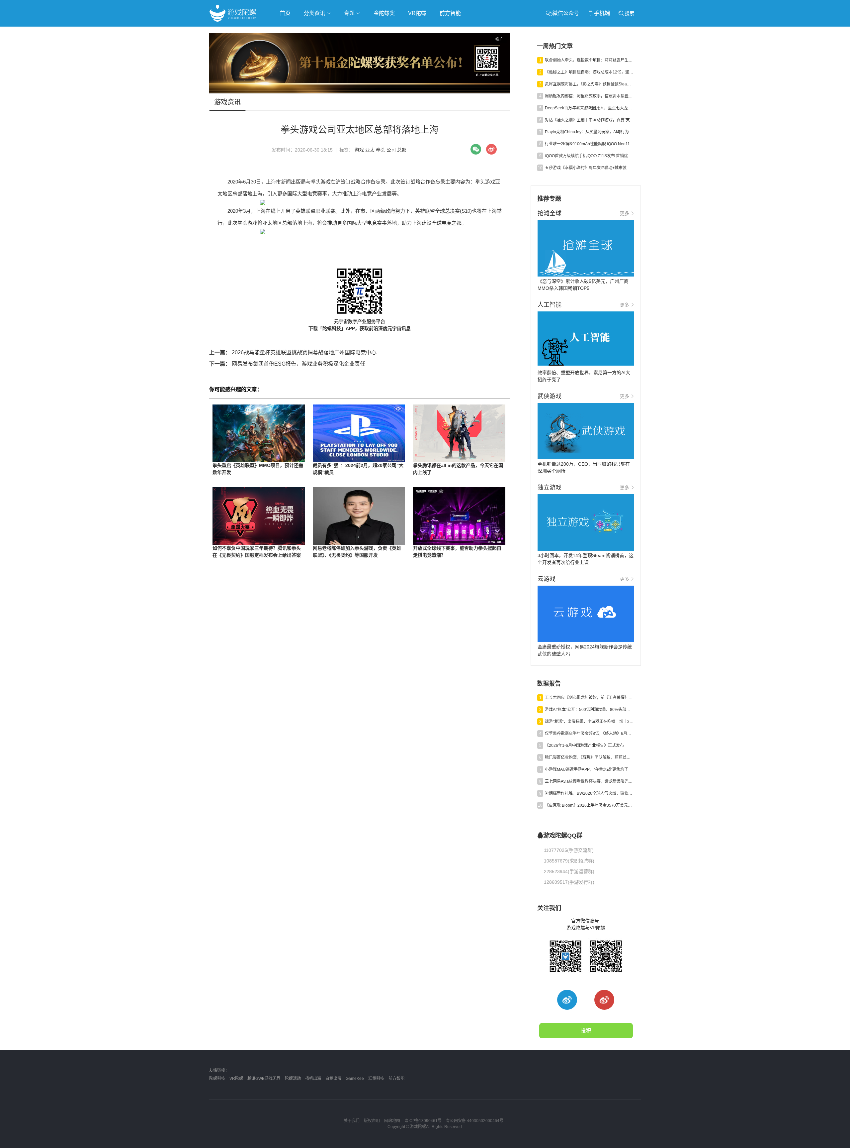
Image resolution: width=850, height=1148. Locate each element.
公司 (391, 150)
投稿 (586, 1030)
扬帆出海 (313, 1078)
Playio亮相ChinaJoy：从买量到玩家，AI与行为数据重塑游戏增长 (589, 132)
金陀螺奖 (384, 13)
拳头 (380, 150)
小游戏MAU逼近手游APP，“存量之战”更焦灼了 (586, 769)
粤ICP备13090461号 (423, 1120)
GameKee (355, 1078)
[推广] (359, 91)
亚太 (370, 150)
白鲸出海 (333, 1078)
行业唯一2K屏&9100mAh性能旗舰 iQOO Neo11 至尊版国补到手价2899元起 (589, 144)
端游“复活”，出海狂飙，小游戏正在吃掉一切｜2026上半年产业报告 (589, 721)
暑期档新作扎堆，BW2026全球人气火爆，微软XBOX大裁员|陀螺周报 (589, 793)
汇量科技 (376, 1078)
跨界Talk (288, 50)
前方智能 (450, 13)
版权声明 (372, 1120)
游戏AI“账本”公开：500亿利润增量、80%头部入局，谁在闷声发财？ (589, 709)
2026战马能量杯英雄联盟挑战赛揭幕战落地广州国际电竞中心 (293, 352)
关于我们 (352, 1120)
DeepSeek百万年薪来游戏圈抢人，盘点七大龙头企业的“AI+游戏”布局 (589, 108)
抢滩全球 (288, 32)
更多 (624, 213)
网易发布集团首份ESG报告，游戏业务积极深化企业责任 (287, 364)
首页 (285, 13)
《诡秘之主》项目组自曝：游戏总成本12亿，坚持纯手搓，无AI (589, 72)
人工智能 (316, 32)
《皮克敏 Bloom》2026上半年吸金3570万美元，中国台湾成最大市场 (589, 805)
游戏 (359, 150)
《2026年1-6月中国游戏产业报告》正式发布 (584, 745)
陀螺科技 (217, 1078)
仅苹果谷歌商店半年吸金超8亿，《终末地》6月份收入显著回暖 (589, 733)
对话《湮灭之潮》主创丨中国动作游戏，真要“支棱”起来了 (589, 120)
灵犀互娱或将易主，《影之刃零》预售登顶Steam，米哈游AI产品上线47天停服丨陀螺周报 (589, 84)
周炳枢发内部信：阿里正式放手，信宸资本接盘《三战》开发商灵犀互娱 (589, 96)
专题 (350, 13)
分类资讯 (315, 13)
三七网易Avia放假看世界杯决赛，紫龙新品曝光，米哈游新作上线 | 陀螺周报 (589, 781)
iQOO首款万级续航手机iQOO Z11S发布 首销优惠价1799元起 (589, 156)
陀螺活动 (293, 1078)
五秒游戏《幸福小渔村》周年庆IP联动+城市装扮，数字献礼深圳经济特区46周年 (589, 168)
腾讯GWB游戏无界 (264, 1078)
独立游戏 (371, 32)
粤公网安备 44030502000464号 (474, 1120)
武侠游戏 (344, 32)
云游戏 (398, 32)
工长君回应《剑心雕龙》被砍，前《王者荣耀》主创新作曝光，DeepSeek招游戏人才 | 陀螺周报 (589, 697)
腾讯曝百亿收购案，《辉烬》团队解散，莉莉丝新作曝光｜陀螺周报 (589, 757)
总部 (401, 150)
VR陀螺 (417, 13)
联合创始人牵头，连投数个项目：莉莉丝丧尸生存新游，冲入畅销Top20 (589, 60)
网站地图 (392, 1120)
